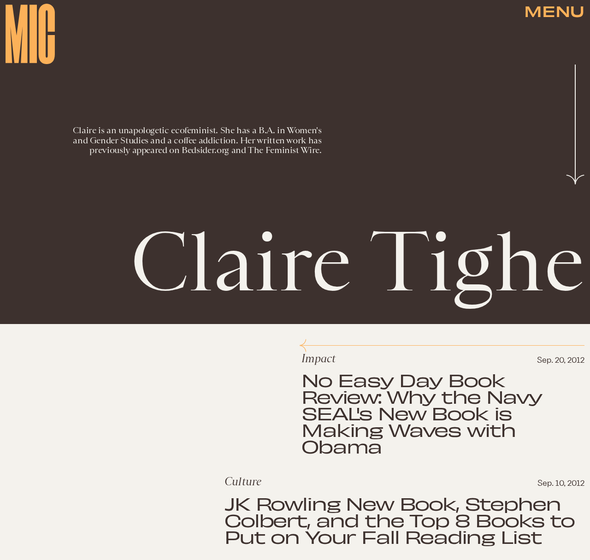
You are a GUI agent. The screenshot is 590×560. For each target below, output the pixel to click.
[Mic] (30, 34)
